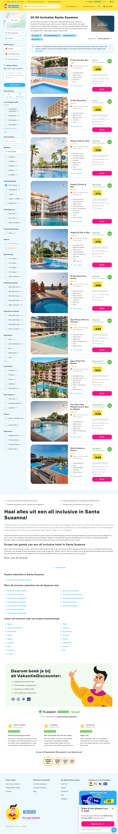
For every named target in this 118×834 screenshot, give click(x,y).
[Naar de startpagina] (12, 6)
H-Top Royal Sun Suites (78, 277)
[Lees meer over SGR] (113, 2)
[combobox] (41, 6)
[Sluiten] (113, 808)
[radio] (14, 213)
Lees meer (39, 51)
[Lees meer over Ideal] (23, 699)
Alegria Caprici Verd (79, 141)
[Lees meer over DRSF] (29, 699)
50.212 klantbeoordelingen (67, 717)
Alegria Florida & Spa (78, 185)
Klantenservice (88, 6)
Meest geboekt (104, 38)
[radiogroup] (14, 218)
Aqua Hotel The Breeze (77, 362)
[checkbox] (14, 110)
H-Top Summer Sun (79, 60)
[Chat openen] (114, 830)
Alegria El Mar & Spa (80, 232)
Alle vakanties (71, 6)
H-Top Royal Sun (78, 100)
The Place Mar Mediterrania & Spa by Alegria (79, 406)
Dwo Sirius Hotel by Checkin (79, 320)
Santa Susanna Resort (77, 449)
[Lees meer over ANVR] (110, 2)
